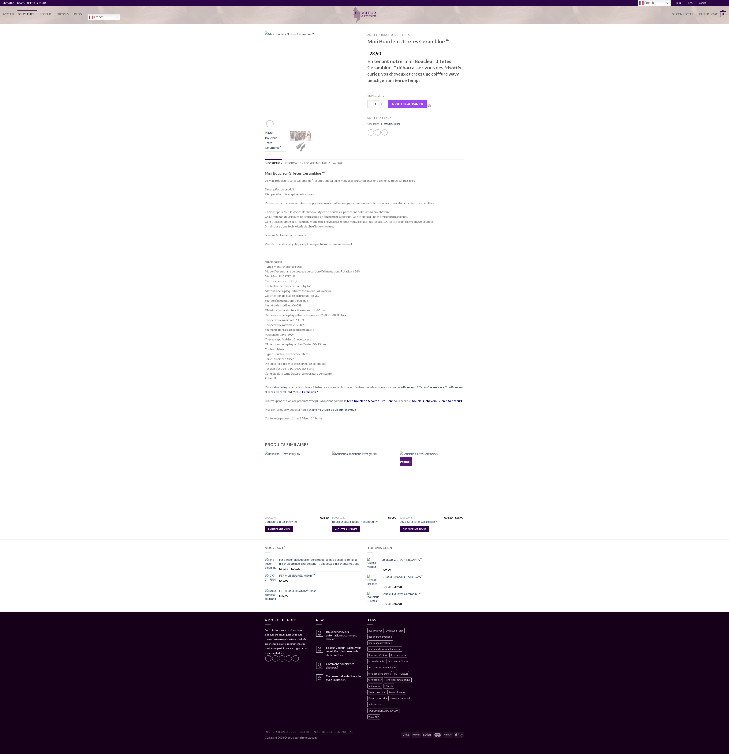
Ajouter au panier (407, 104)
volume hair (374, 704)
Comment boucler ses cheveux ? (340, 665)
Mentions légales (276, 731)
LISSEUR (45, 14)
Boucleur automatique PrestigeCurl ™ (355, 521)
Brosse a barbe (398, 655)
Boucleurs (25, 14)
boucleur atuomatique (380, 636)
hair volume (374, 686)
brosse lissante (376, 661)
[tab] (273, 163)
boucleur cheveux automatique (384, 649)
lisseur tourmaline (377, 698)
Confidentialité (309, 731)
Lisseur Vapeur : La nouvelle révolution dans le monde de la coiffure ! (343, 651)
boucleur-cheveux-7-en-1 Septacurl (437, 401)
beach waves (375, 630)
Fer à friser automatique (397, 679)
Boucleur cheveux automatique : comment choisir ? (341, 635)
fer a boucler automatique (382, 667)
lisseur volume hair (401, 698)
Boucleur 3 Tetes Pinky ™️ (281, 521)
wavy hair (373, 716)
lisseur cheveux (397, 692)
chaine (313, 409)
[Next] (355, 80)
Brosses (63, 14)
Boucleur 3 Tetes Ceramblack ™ (418, 521)
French (98, 17)
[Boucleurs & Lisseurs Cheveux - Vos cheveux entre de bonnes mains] (364, 15)
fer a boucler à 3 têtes (379, 673)
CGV (293, 731)
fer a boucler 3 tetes (398, 661)
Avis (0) (337, 163)
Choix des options (414, 529)
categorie (286, 387)
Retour (327, 731)
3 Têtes (405, 34)
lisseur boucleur (376, 692)
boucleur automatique (380, 642)
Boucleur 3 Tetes (394, 630)
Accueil (9, 14)
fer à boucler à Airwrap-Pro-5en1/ (371, 401)
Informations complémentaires (308, 163)
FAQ (690, 2)
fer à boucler (375, 679)
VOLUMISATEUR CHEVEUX (383, 710)
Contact (701, 2)
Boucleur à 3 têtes (377, 655)
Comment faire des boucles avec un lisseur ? (343, 677)
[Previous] (271, 80)
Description (273, 163)
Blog (678, 2)
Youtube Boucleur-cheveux (337, 409)
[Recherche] (668, 14)
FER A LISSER (401, 673)
